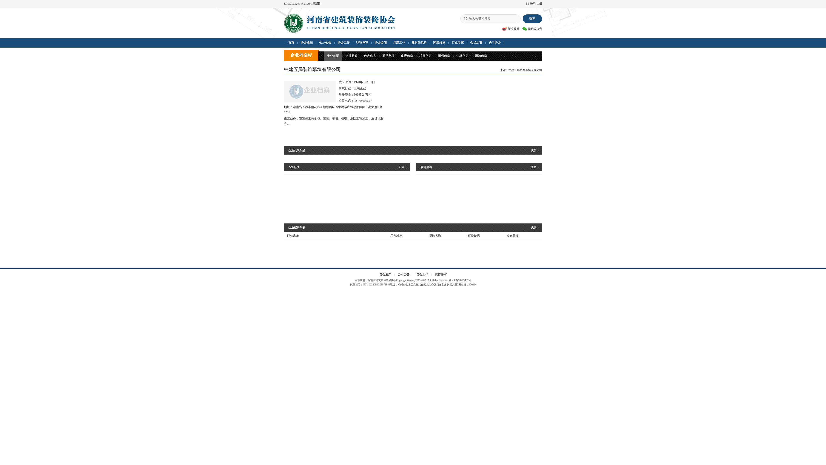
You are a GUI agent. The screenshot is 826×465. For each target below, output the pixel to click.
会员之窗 (476, 42)
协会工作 (344, 42)
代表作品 (370, 55)
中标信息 (462, 55)
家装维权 (439, 42)
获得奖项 (388, 55)
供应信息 (407, 55)
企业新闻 (351, 55)
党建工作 (399, 42)
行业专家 (458, 42)
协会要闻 (381, 42)
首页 (291, 42)
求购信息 (425, 55)
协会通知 (307, 42)
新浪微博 (513, 28)
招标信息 (444, 55)
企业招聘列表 (296, 227)
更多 (534, 150)
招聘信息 (481, 55)
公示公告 (325, 42)
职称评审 (362, 42)
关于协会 (495, 42)
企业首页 (333, 55)
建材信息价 (419, 42)
